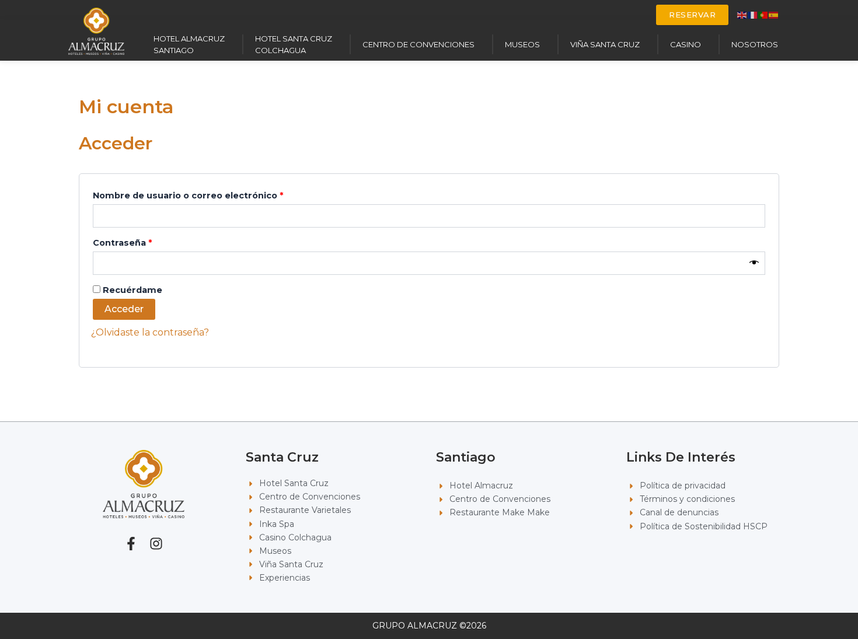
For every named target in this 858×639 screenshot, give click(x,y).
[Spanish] (774, 14)
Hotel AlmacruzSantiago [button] (189, 44)
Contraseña (148, 241)
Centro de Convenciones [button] (418, 44)
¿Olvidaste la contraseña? (150, 332)
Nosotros (754, 44)
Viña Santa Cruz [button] (605, 44)
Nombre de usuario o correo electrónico (213, 194)
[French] (753, 14)
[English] (742, 14)
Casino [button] (685, 44)
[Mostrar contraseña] (754, 263)
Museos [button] (522, 44)
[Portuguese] (763, 14)
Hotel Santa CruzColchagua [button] (293, 44)
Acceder (124, 309)
